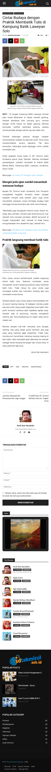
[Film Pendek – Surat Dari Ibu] (9, 689)
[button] (20, 542)
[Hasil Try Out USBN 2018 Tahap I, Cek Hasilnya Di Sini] (9, 702)
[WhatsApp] (22, 40)
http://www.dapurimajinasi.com (25, 429)
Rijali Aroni (18, 578)
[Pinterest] (16, 40)
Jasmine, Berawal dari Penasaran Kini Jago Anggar (13, 397)
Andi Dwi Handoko (14, 35)
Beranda (5, 9)
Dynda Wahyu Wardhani (24, 600)
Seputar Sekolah (16, 9)
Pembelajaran (29, 9)
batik (17, 367)
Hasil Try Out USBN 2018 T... (29, 698)
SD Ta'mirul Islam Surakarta (13, 762)
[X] (10, 40)
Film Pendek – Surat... (27, 686)
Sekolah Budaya (36, 367)
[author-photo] (25, 422)
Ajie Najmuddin (20, 589)
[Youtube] (30, 432)
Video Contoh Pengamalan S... (30, 673)
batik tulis (25, 367)
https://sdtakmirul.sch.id (20, 616)
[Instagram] (26, 432)
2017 (11, 367)
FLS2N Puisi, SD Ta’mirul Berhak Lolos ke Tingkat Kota (39, 398)
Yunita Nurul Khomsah (23, 611)
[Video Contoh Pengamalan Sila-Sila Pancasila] (9, 676)
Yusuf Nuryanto (20, 633)
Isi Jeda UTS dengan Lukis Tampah (27, 175)
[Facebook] (4, 40)
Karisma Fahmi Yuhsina (23, 622)
